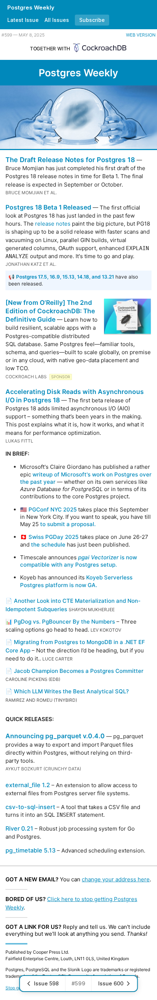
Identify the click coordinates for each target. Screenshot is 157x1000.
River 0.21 (19, 828)
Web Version (141, 35)
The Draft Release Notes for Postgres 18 (70, 160)
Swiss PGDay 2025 (53, 536)
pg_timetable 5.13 (30, 850)
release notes (52, 223)
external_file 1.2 (27, 785)
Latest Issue (23, 20)
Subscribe (92, 20)
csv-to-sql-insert (30, 807)
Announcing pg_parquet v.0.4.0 (55, 736)
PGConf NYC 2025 (52, 509)
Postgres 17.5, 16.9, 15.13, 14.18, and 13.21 (65, 277)
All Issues (57, 20)
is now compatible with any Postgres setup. (78, 561)
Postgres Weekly (30, 7)
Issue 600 (110, 983)
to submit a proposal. (68, 524)
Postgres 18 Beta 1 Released (48, 207)
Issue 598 (46, 983)
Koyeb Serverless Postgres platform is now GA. (76, 581)
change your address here (116, 879)
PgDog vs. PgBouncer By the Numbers (64, 621)
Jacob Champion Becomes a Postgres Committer (78, 670)
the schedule (48, 544)
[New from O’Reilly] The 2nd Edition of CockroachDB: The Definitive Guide (50, 311)
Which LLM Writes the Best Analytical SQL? (71, 691)
